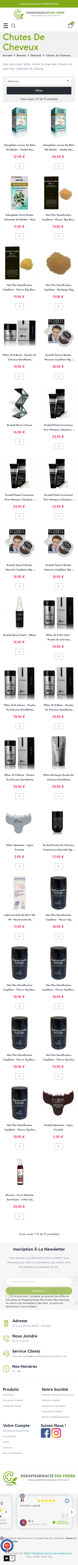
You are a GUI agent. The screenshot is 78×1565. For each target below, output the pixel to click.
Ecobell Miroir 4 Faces (19, 425)
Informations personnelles (16, 1431)
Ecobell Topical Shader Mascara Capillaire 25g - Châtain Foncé (19, 568)
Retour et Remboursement (55, 1417)
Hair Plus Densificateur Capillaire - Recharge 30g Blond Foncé (58, 288)
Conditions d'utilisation (54, 1406)
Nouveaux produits (13, 1400)
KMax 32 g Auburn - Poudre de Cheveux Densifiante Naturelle (19, 708)
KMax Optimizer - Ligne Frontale (19, 847)
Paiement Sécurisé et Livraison (58, 1394)
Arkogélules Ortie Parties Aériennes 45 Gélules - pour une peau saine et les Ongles (19, 218)
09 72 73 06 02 (20, 1341)
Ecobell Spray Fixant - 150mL (19, 635)
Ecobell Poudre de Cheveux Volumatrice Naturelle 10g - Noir (58, 848)
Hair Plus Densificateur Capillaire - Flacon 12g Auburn (58, 918)
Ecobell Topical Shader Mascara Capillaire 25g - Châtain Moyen (58, 358)
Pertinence (39, 81)
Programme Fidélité (52, 1411)
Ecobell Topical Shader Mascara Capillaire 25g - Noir (58, 568)
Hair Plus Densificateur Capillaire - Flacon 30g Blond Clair (19, 288)
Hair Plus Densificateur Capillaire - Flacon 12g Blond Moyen (58, 988)
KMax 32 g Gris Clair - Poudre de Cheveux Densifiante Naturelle (58, 638)
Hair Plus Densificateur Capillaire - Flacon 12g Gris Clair (19, 1128)
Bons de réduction (13, 1453)
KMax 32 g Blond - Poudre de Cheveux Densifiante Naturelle (19, 778)
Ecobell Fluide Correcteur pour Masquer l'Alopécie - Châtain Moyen (58, 498)
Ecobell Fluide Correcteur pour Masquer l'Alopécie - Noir (19, 498)
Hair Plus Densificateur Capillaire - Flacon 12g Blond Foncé (19, 1058)
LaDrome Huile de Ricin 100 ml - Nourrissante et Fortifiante (19, 918)
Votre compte (16, 1425)
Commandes (9, 1436)
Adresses (7, 1447)
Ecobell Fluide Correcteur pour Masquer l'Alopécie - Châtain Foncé (58, 428)
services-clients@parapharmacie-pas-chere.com (39, 1356)
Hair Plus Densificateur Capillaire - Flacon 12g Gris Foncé (58, 1058)
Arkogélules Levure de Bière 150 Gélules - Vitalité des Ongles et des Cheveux (58, 148)
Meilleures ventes (12, 1406)
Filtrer (39, 90)
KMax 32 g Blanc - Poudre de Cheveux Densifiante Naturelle (58, 708)
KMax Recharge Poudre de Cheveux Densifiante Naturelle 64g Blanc (58, 778)
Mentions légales (51, 1400)
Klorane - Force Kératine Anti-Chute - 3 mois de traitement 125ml (19, 1198)
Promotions (8, 1394)
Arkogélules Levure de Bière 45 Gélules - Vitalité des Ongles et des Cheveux (19, 148)
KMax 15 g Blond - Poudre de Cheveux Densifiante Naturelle (19, 358)
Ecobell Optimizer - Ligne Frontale (58, 1127)
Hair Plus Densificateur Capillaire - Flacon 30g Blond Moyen (58, 218)
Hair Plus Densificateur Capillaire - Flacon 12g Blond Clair (19, 988)
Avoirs (6, 1442)
